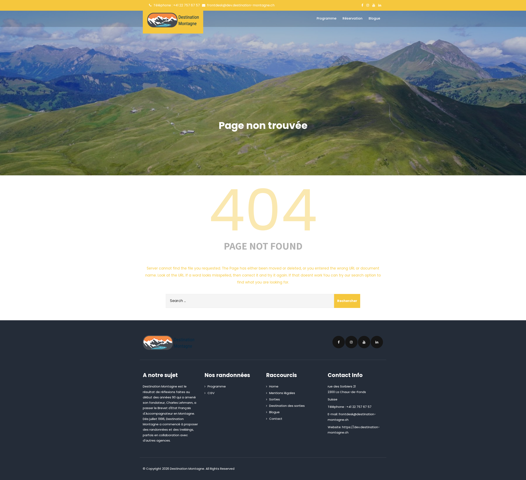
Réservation (352, 18)
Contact (275, 418)
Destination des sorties (287, 406)
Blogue (374, 18)
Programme (326, 18)
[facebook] (362, 5)
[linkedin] (379, 5)
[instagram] (367, 5)
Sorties (274, 399)
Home (273, 386)
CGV (211, 393)
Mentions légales (282, 393)
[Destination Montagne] (173, 20)
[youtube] (373, 5)
